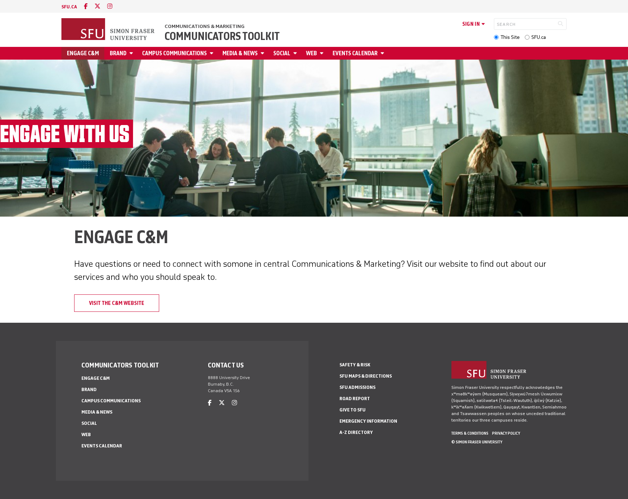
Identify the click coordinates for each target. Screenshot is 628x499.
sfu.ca (69, 7)
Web (311, 53)
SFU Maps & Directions (365, 376)
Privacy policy (506, 433)
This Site (510, 37)
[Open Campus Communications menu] (212, 53)
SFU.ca (538, 37)
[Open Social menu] (296, 53)
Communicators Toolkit (222, 36)
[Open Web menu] (322, 53)
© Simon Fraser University (476, 441)
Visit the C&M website (116, 303)
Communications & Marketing (205, 26)
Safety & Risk (354, 365)
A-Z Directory (356, 432)
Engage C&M (83, 53)
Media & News (240, 53)
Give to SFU (352, 410)
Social (281, 53)
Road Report (354, 398)
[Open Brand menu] (132, 53)
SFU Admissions (357, 387)
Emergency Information (368, 421)
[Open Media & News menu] (263, 53)
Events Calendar (355, 53)
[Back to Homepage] (108, 29)
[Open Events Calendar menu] (383, 53)
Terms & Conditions (469, 433)
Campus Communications (174, 53)
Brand (118, 53)
